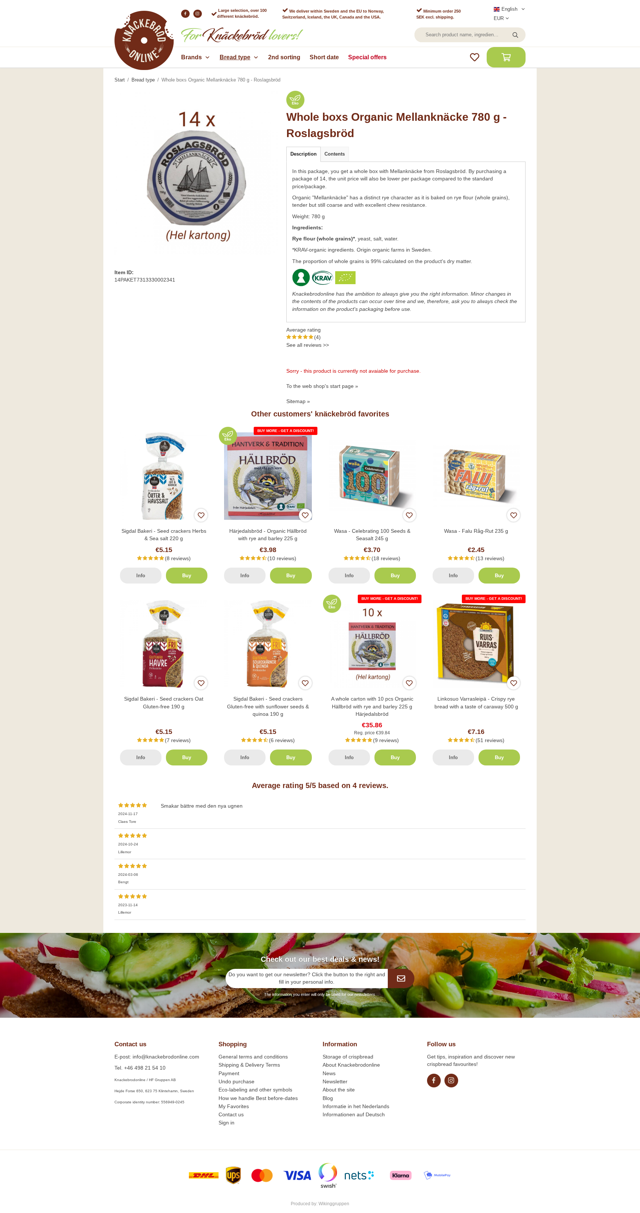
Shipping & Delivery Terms (249, 1065)
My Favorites (234, 1106)
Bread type (235, 57)
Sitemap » (298, 401)
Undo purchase (236, 1081)
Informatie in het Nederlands (356, 1106)
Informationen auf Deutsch (354, 1114)
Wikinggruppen (334, 1203)
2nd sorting (284, 57)
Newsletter (335, 1081)
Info (140, 575)
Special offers (367, 57)
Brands (191, 57)
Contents (334, 154)
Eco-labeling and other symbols (255, 1090)
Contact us (231, 1114)
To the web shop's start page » (322, 386)
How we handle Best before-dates (258, 1098)
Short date (324, 57)
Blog (328, 1098)
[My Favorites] (474, 57)
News (329, 1073)
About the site (339, 1090)
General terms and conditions (253, 1057)
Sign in (226, 1123)
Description (303, 154)
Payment (229, 1073)
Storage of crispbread (348, 1057)
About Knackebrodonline (351, 1065)
